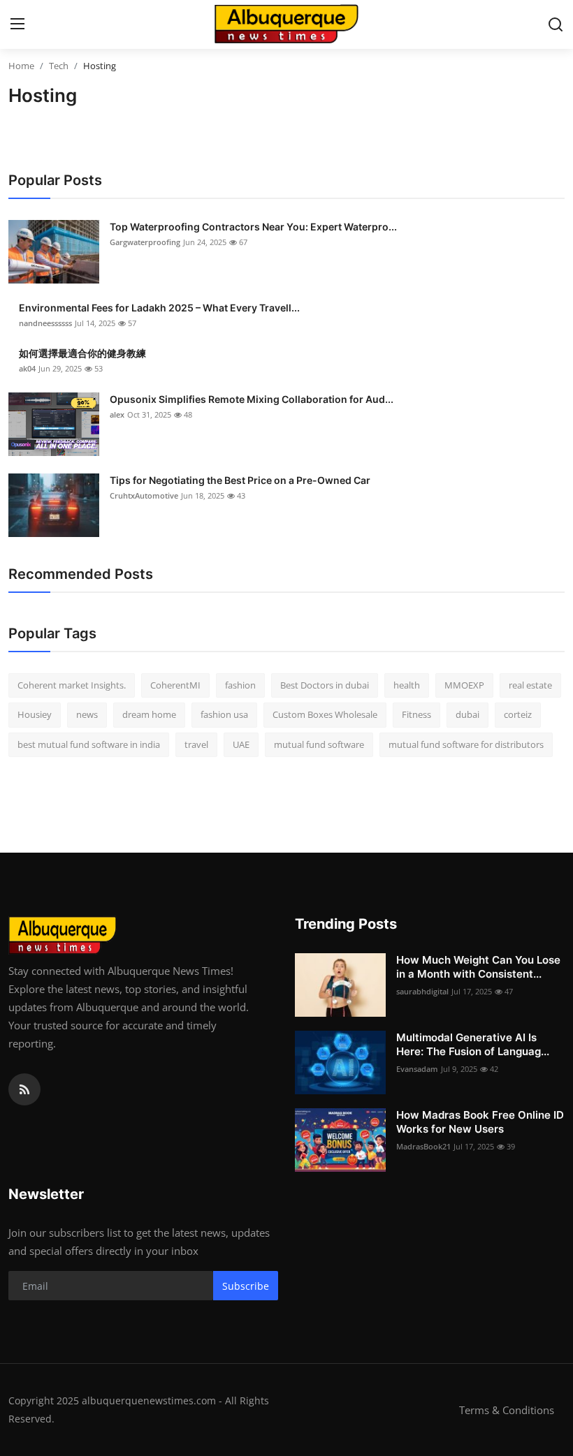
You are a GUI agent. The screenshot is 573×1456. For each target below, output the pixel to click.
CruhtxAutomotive (144, 495)
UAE (241, 744)
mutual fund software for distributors (466, 744)
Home (21, 65)
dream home (149, 714)
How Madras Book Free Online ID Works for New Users (480, 1121)
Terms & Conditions (506, 1410)
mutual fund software (319, 744)
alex (117, 414)
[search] (555, 24)
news (87, 714)
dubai (467, 714)
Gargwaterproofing (145, 242)
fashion (240, 685)
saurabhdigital (422, 991)
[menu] (17, 24)
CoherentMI (175, 685)
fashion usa (224, 714)
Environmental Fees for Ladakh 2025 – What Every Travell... (159, 308)
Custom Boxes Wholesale (325, 714)
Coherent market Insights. (71, 685)
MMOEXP (464, 685)
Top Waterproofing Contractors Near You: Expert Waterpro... (253, 227)
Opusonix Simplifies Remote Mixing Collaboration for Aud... (251, 399)
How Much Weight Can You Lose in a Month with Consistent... (478, 966)
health (406, 685)
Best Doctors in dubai (324, 685)
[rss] (24, 1089)
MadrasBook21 (423, 1146)
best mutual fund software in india (88, 744)
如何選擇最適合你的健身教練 (82, 353)
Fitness (416, 714)
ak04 (27, 368)
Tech (58, 65)
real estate (530, 685)
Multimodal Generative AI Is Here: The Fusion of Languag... (472, 1044)
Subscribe (245, 1286)
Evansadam (417, 1069)
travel (196, 744)
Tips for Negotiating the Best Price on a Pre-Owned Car (240, 480)
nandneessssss (45, 323)
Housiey (34, 714)
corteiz (518, 714)
